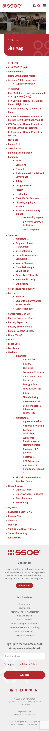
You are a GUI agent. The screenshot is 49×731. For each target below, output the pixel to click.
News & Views (15, 486)
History (19, 189)
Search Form (14, 148)
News (18, 160)
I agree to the (22, 664)
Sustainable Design (26, 279)
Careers (12, 293)
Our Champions (31, 229)
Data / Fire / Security (27, 275)
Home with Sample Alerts (21, 75)
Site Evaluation (24, 251)
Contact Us (24, 585)
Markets (12, 352)
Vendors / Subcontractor (24, 714)
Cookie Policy (15, 71)
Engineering (22, 283)
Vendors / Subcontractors (22, 80)
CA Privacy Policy (34, 702)
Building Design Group (20, 152)
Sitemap (12, 520)
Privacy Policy (29, 664)
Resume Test (15, 516)
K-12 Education (31, 461)
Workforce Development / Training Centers (31, 441)
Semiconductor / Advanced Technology (32, 409)
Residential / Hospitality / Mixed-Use (34, 469)
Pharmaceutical (31, 401)
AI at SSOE (13, 63)
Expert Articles (23, 489)
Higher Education (32, 421)
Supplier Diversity (25, 83)
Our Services (24, 597)
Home (11, 339)
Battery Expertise (17, 322)
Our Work (13, 524)
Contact (20, 169)
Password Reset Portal (20, 512)
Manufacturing (30, 397)
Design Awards (23, 185)
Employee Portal (24, 712)
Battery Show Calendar (20, 326)
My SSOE (12, 507)
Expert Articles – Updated (29, 494)
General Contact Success (21, 331)
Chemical (28, 368)
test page (13, 139)
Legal (9, 702)
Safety (19, 181)
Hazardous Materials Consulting (24, 627)
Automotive (29, 359)
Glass (26, 393)
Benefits (20, 296)
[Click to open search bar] (38, 5)
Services (12, 235)
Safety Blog (22, 502)
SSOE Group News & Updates (23, 529)
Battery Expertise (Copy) (21, 318)
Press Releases (24, 498)
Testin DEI (13, 88)
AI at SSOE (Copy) (17, 67)
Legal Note (14, 343)
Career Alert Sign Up (19, 313)
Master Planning (24, 263)
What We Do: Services (27, 198)
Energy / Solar (30, 384)
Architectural (22, 418)
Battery (27, 363)
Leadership (22, 194)
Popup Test (14, 144)
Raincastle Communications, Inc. (24, 724)
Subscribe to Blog (17, 533)
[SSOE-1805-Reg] (12, 6)
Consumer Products (33, 372)
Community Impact (33, 217)
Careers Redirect (24, 308)
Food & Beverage (32, 388)
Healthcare (29, 457)
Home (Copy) (15, 335)
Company (13, 157)
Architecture (22, 239)
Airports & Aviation (33, 425)
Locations (21, 164)
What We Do (14, 537)
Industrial (21, 356)
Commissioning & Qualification (24, 623)
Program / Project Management (24, 612)
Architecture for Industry (21, 288)
